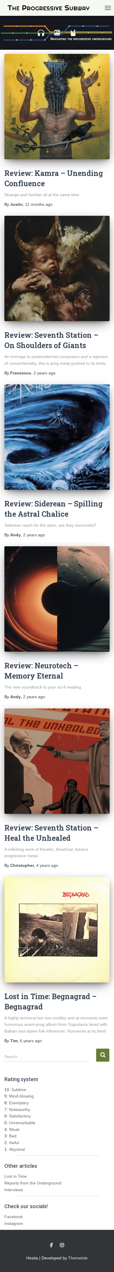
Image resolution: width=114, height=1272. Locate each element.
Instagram (13, 1223)
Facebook (13, 1216)
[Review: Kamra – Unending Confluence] (57, 106)
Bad (12, 1136)
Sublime (18, 1089)
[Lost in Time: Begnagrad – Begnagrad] (57, 929)
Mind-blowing (21, 1096)
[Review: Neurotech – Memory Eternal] (57, 599)
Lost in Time (15, 1176)
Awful (14, 1142)
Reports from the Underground (32, 1183)
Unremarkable (22, 1122)
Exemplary (19, 1102)
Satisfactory (20, 1116)
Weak (14, 1129)
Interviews (13, 1189)
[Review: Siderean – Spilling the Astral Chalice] (57, 437)
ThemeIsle (78, 1258)
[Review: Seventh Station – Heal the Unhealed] (57, 761)
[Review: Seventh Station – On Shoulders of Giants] (57, 268)
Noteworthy (19, 1109)
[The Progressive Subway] (50, 8)
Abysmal (17, 1149)
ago (39, 204)
